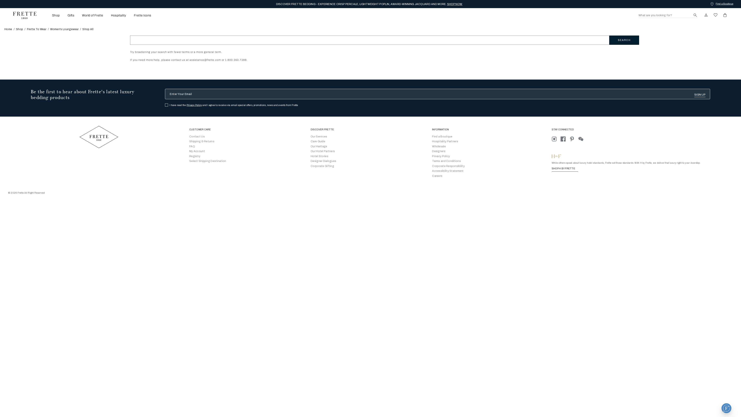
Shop (19, 29)
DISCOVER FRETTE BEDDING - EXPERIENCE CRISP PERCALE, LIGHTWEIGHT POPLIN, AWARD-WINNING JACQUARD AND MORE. (369, 4)
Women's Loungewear (64, 29)
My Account (197, 151)
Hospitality (118, 15)
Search (624, 40)
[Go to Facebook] (565, 138)
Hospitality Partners (445, 141)
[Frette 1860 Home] (23, 15)
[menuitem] (51, 15)
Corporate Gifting (322, 166)
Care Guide (318, 141)
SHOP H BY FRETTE (564, 168)
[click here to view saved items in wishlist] (715, 15)
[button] (726, 408)
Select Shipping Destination (207, 161)
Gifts (71, 15)
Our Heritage (319, 146)
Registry (194, 156)
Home (8, 29)
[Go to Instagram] (556, 138)
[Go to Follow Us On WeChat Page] (582, 138)
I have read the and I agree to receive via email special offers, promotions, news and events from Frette (234, 105)
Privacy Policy (194, 105)
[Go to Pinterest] (573, 138)
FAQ (192, 146)
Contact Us (197, 136)
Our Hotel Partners (323, 151)
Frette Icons (142, 15)
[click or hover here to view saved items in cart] (725, 15)
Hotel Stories (319, 156)
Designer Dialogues (323, 161)
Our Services (319, 136)
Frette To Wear (36, 29)
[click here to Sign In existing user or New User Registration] (706, 15)
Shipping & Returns (201, 141)
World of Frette (92, 15)
